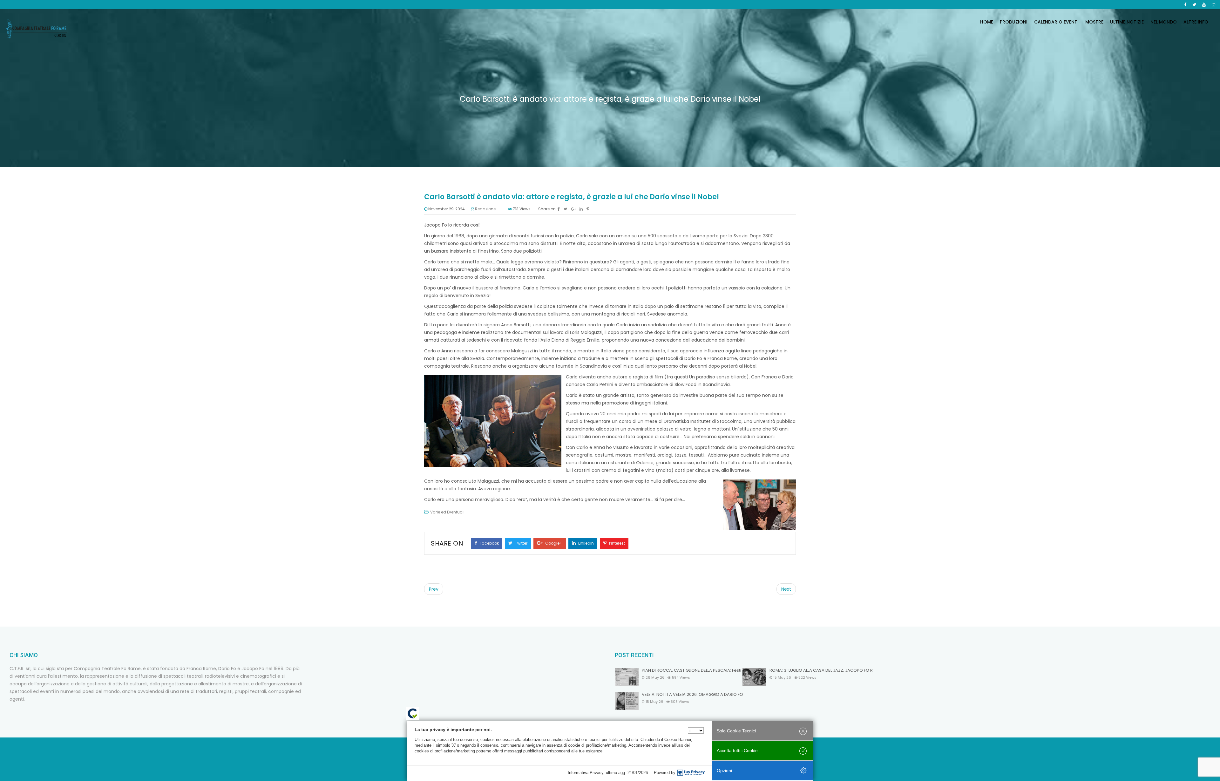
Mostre (1094, 22)
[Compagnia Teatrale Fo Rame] (36, 28)
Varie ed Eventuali (447, 512)
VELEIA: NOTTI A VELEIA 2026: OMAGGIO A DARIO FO (692, 694)
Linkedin (585, 543)
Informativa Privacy (585, 772)
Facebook (489, 543)
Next (786, 589)
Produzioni (1013, 22)
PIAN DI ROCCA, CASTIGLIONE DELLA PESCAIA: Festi (691, 670)
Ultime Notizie (1127, 22)
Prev (433, 589)
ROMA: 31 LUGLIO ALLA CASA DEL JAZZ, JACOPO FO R (821, 670)
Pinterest (616, 543)
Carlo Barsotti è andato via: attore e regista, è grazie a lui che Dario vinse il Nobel (571, 197)
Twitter (520, 543)
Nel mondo (1163, 22)
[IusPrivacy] (691, 773)
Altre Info (1195, 22)
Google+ (553, 543)
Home (986, 22)
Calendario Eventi (1056, 22)
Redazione (485, 209)
